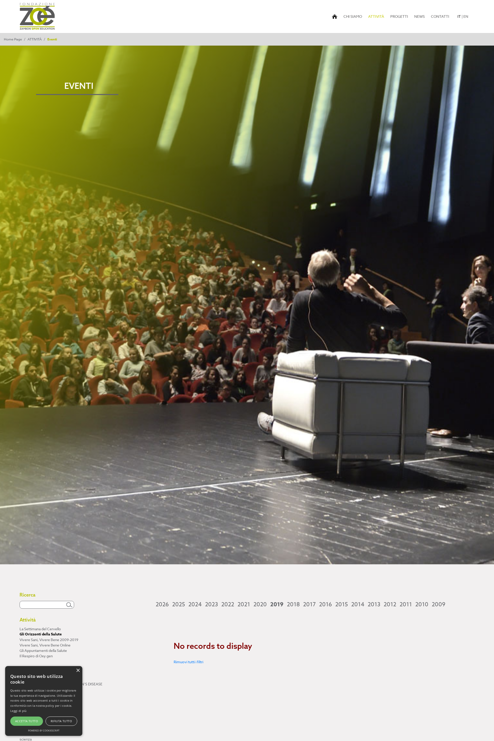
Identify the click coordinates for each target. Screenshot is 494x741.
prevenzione (30, 728)
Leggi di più (18, 711)
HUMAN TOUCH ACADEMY (42, 678)
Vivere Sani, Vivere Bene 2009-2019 (49, 639)
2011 (406, 604)
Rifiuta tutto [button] (61, 721)
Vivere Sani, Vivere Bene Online (45, 645)
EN (465, 16)
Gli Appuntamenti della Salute (43, 650)
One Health (29, 722)
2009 (438, 604)
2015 (341, 604)
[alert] (43, 701)
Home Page (13, 39)
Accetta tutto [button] (26, 721)
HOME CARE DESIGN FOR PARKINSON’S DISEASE (61, 684)
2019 (277, 604)
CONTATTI (440, 16)
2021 (243, 604)
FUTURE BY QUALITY (37, 689)
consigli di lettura (33, 717)
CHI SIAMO (352, 16)
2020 (260, 604)
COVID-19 (28, 733)
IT (459, 16)
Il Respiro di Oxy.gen (36, 655)
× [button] (78, 670)
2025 (178, 604)
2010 (421, 604)
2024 (195, 604)
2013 (374, 604)
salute (24, 712)
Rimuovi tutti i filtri (188, 661)
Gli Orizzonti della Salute (41, 634)
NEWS (419, 16)
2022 (227, 604)
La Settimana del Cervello (40, 628)
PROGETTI (399, 16)
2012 (390, 604)
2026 (162, 604)
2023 (211, 604)
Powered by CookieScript (43, 730)
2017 (309, 604)
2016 (325, 604)
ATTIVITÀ (377, 16)
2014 (357, 604)
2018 (293, 604)
